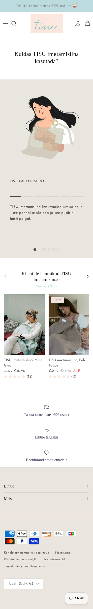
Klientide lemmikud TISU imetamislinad (46, 276)
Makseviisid (62, 552)
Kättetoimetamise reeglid (20, 559)
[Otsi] (16, 23)
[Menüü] (5, 23)
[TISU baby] (47, 23)
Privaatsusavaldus (55, 559)
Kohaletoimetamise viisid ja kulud (26, 552)
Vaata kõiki (46, 286)
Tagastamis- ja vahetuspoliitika (25, 566)
